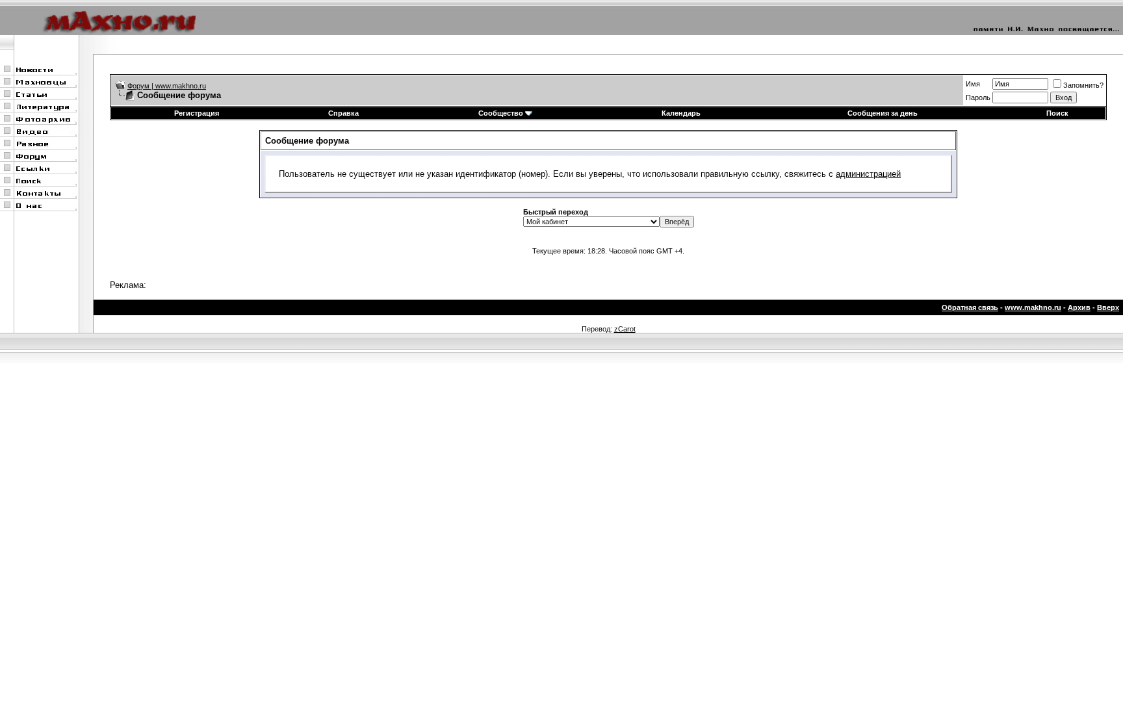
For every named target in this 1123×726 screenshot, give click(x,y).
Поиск (1057, 113)
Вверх (1108, 307)
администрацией (868, 174)
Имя (973, 84)
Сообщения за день (882, 113)
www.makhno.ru (1033, 307)
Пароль (978, 97)
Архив (1079, 307)
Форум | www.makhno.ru (166, 86)
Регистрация (196, 113)
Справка (343, 113)
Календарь (681, 113)
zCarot (625, 329)
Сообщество (500, 113)
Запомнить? (1083, 85)
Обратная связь (970, 307)
